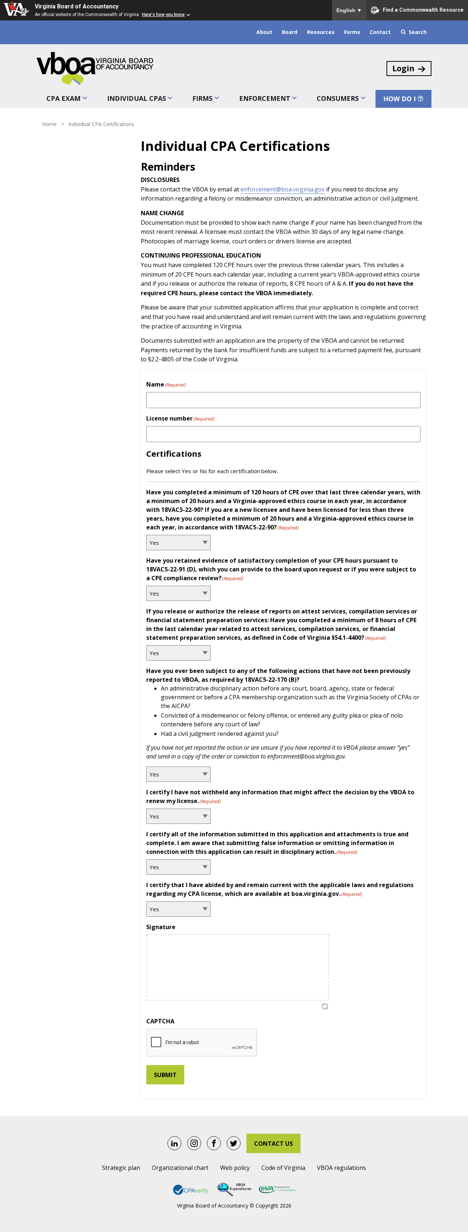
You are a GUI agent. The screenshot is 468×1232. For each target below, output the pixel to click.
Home (49, 124)
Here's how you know (163, 14)
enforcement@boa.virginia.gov (283, 189)
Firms (202, 98)
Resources (321, 31)
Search (418, 31)
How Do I (399, 98)
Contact (380, 31)
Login (403, 67)
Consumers (338, 98)
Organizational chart (180, 1168)
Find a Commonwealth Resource (423, 9)
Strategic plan (121, 1168)
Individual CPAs (136, 98)
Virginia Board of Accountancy (76, 6)
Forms (352, 31)
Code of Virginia (283, 1168)
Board (289, 31)
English (349, 10)
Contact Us (273, 1144)
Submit (165, 1075)
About (264, 31)
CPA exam (63, 98)
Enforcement (264, 98)
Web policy (235, 1168)
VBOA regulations (341, 1168)
